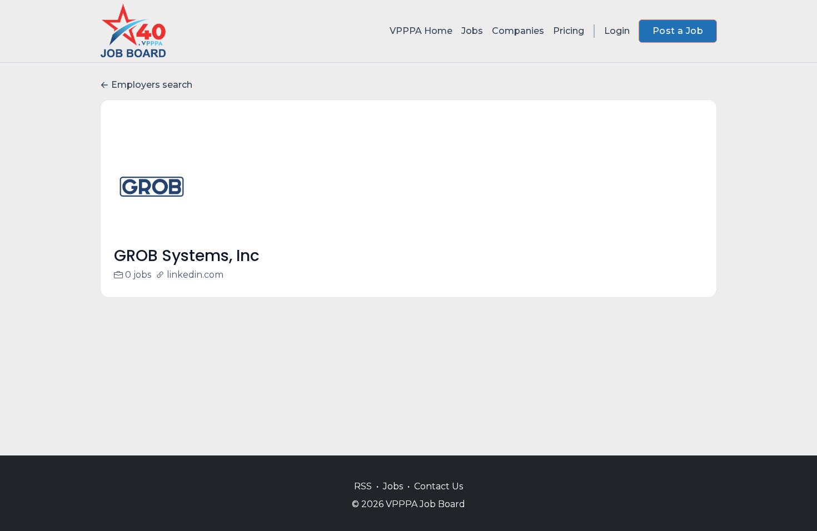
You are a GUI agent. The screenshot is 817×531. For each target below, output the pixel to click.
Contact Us (438, 486)
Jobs (472, 31)
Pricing (568, 31)
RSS (363, 486)
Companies (518, 31)
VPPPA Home (421, 31)
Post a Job (677, 31)
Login (617, 31)
